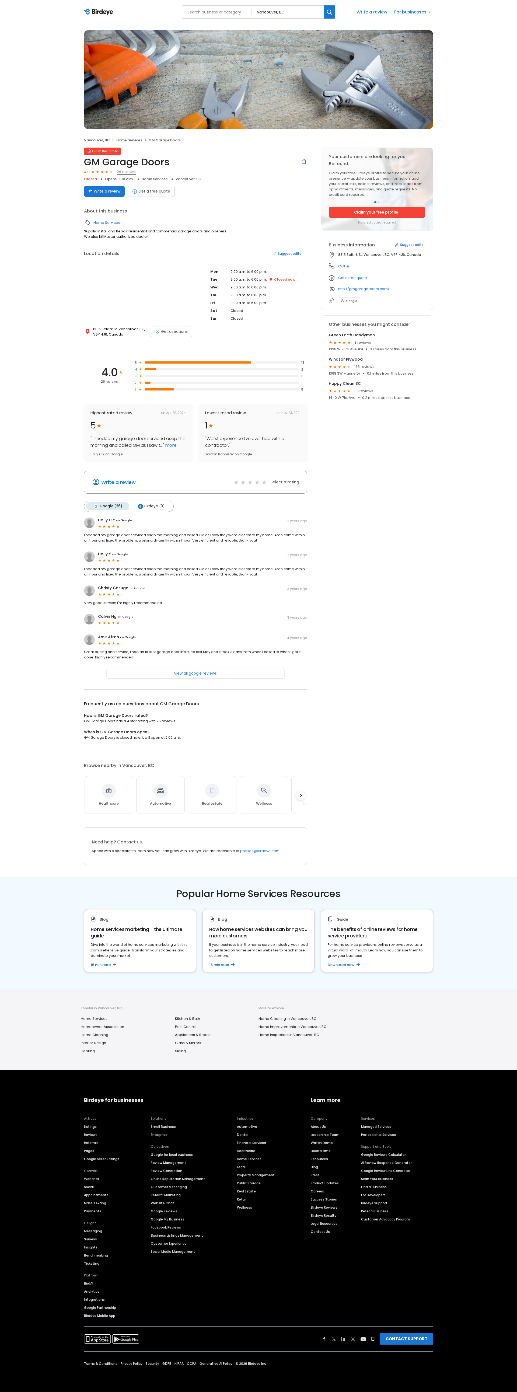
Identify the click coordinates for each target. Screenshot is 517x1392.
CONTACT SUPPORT (406, 1339)
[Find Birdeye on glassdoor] (373, 1339)
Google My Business (167, 1219)
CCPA (191, 1363)
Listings (90, 1126)
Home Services (129, 140)
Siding (180, 1050)
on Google (124, 520)
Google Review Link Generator (385, 1170)
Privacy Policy (131, 1363)
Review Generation (166, 1170)
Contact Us (320, 1231)
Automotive (247, 1126)
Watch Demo (322, 1142)
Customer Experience (169, 1243)
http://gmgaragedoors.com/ (363, 288)
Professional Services (378, 1134)
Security (152, 1363)
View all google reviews (195, 673)
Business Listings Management (177, 1235)
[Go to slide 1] (375, 202)
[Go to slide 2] (378, 202)
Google (351, 301)
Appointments (96, 1195)
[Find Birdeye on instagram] (353, 1339)
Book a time (321, 1151)
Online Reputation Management (178, 1179)
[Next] (300, 795)
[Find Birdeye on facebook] (324, 1339)
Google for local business (172, 1154)
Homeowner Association (102, 1026)
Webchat (91, 1179)
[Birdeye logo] (99, 12)
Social (89, 1187)
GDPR (166, 1363)
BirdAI (88, 1283)
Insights (90, 1247)
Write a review (372, 12)
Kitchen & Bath (187, 1018)
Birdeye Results (323, 1215)
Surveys (90, 1239)
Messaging (93, 1231)
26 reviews (126, 171)
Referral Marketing (166, 1195)
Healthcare (246, 1151)
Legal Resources (324, 1223)
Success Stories (324, 1199)
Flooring (88, 1050)
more (170, 445)
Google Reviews (164, 1211)
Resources (319, 1159)
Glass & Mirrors (188, 1042)
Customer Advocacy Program (385, 1219)
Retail (241, 1199)
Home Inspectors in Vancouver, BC (288, 1034)
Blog (314, 1167)
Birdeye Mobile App (99, 1315)
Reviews (90, 1134)
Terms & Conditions (100, 1363)
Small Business (163, 1126)
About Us (318, 1126)
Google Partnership (100, 1307)
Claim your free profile (376, 212)
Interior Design (93, 1042)
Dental (242, 1134)
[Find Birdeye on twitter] (334, 1339)
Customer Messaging (169, 1187)
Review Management (168, 1162)
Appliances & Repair (193, 1034)
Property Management (256, 1175)
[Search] (329, 12)
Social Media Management (173, 1251)
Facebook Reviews (166, 1227)
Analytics (91, 1291)
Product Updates (325, 1183)
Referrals (91, 1142)
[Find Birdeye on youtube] (363, 1339)
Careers (317, 1191)
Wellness (244, 1207)
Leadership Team (325, 1134)
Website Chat (162, 1203)
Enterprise (159, 1134)
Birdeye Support (374, 1203)
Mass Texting (95, 1203)
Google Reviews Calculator (383, 1154)
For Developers (373, 1195)
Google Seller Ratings (101, 1159)
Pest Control (185, 1026)
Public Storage (249, 1183)
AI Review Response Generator (386, 1162)
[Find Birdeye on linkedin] (343, 1339)
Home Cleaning (94, 1034)
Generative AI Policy (216, 1363)
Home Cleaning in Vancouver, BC (287, 1018)
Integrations (94, 1299)
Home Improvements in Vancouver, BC (292, 1026)
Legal (241, 1167)
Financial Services (251, 1142)
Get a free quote (154, 191)
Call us (344, 266)
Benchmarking (96, 1255)
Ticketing (91, 1263)
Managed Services (376, 1126)
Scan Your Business (377, 1179)
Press (315, 1175)
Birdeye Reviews (324, 1207)
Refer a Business (375, 1211)
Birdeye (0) (154, 506)
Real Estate (246, 1191)
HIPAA (179, 1363)
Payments (92, 1211)
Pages (89, 1151)
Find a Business (374, 1187)
